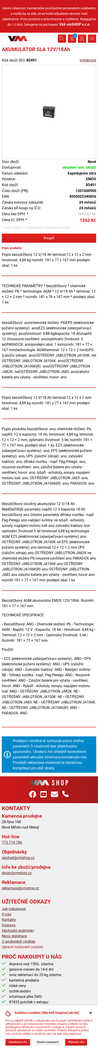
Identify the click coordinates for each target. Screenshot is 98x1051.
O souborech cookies (18, 941)
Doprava (8, 925)
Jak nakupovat (14, 909)
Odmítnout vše (17, 1042)
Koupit (49, 238)
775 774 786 (12, 842)
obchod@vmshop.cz (18, 858)
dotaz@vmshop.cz (17, 873)
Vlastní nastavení (47, 1042)
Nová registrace (14, 936)
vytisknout (88, 60)
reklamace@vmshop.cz (20, 888)
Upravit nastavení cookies (22, 947)
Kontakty (9, 920)
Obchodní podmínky (18, 930)
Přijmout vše (76, 1042)
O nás (6, 914)
